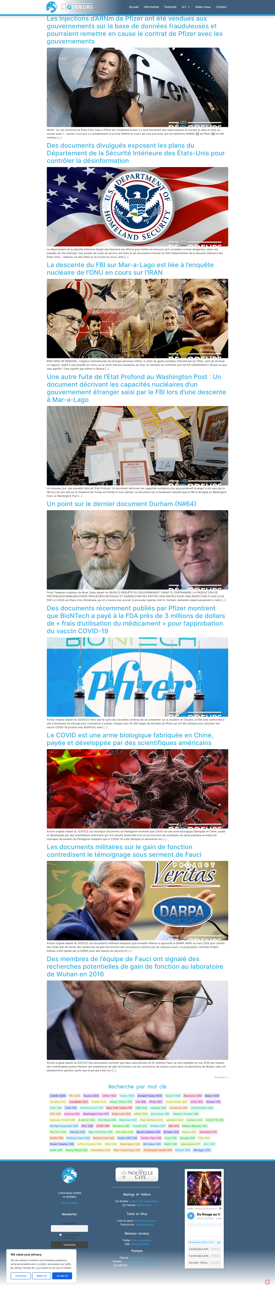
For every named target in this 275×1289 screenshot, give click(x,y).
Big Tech (58, 1132)
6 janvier (87, 1120)
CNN (71, 1108)
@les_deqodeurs (141, 1240)
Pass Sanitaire (151, 1120)
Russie (91, 1095)
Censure (194, 1120)
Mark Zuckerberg (127, 1150)
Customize (20, 1275)
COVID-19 (215, 1120)
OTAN (102, 1126)
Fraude (140, 1126)
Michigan (202, 1150)
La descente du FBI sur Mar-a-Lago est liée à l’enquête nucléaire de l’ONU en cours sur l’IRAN (130, 268)
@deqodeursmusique (142, 1257)
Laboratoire (190, 1144)
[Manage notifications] (267, 1282)
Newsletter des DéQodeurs (71, 1236)
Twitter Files (151, 1138)
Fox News (107, 1120)
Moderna (121, 1126)
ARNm (141, 1114)
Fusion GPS (127, 1138)
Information (151, 7)
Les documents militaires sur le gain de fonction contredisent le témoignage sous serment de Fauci (124, 850)
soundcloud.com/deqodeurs (144, 1265)
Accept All (62, 1275)
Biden (212, 1095)
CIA (141, 1102)
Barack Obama (148, 1132)
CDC (56, 1108)
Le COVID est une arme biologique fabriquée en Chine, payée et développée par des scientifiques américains (130, 739)
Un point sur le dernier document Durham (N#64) (121, 504)
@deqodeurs (144, 1205)
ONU (111, 1144)
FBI (74, 1095)
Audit (56, 1150)
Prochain (221, 1077)
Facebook (178, 1108)
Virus (171, 1138)
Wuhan (213, 1102)
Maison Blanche (194, 1126)
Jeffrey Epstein (89, 1144)
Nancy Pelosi (76, 1150)
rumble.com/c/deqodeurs (144, 1201)
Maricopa (128, 1120)
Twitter (98, 1102)
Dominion (208, 1132)
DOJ (209, 1144)
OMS (141, 1108)
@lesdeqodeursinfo (146, 1220)
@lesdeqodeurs (145, 1224)
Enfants (157, 1126)
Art (184, 7)
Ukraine (58, 1102)
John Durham (202, 1108)
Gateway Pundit (62, 1120)
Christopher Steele (158, 1150)
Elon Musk (160, 1114)
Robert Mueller (62, 1144)
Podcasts (170, 7)
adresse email (69, 1223)
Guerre (189, 1132)
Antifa (56, 1138)
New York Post (100, 1132)
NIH (174, 1126)
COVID (58, 1095)
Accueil (133, 7)
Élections (193, 1095)
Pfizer (155, 1102)
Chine (109, 1095)
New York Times (119, 1108)
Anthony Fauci (91, 1108)
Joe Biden (78, 1102)
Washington (130, 1144)
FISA (204, 1138)
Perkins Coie (103, 1138)
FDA (55, 1114)
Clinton (183, 1150)
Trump (127, 1095)
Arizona (72, 1114)
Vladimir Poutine (185, 1114)
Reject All (41, 1275)
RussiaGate (100, 1150)
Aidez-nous (202, 7)
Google (187, 1138)
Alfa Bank (124, 1132)
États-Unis (121, 1114)
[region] (41, 1266)
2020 (197, 1102)
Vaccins (77, 1132)
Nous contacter (69, 1202)
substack (174, 1120)
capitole (158, 1108)
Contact (221, 7)
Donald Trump (150, 1095)
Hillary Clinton (121, 1102)
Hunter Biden (176, 1102)
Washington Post (96, 1114)
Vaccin (172, 1095)
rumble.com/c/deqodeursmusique (142, 1261)
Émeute (171, 1132)
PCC (87, 1126)
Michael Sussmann (64, 1126)
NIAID (170, 1144)
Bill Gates (152, 1144)
